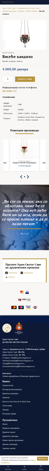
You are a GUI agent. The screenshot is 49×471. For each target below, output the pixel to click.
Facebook (12, 273)
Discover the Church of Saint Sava (16, 402)
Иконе (5, 424)
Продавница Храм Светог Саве (28, 8)
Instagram (28, 273)
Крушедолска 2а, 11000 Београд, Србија (27, 349)
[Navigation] (41, 466)
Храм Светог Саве (8, 8)
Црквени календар (10, 394)
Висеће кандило (31, 11)
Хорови (5, 410)
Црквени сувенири (10, 436)
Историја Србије (9, 414)
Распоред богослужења (12, 390)
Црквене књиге (8, 432)
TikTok (11, 277)
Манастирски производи (12, 440)
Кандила (21, 11)
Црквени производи (9, 11)
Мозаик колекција (9, 444)
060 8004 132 (9, 91)
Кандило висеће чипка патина (24, 163)
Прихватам (42, 458)
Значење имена (8, 448)
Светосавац (7, 406)
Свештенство (7, 386)
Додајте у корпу (25, 79)
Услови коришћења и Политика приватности (20, 376)
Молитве (6, 398)
